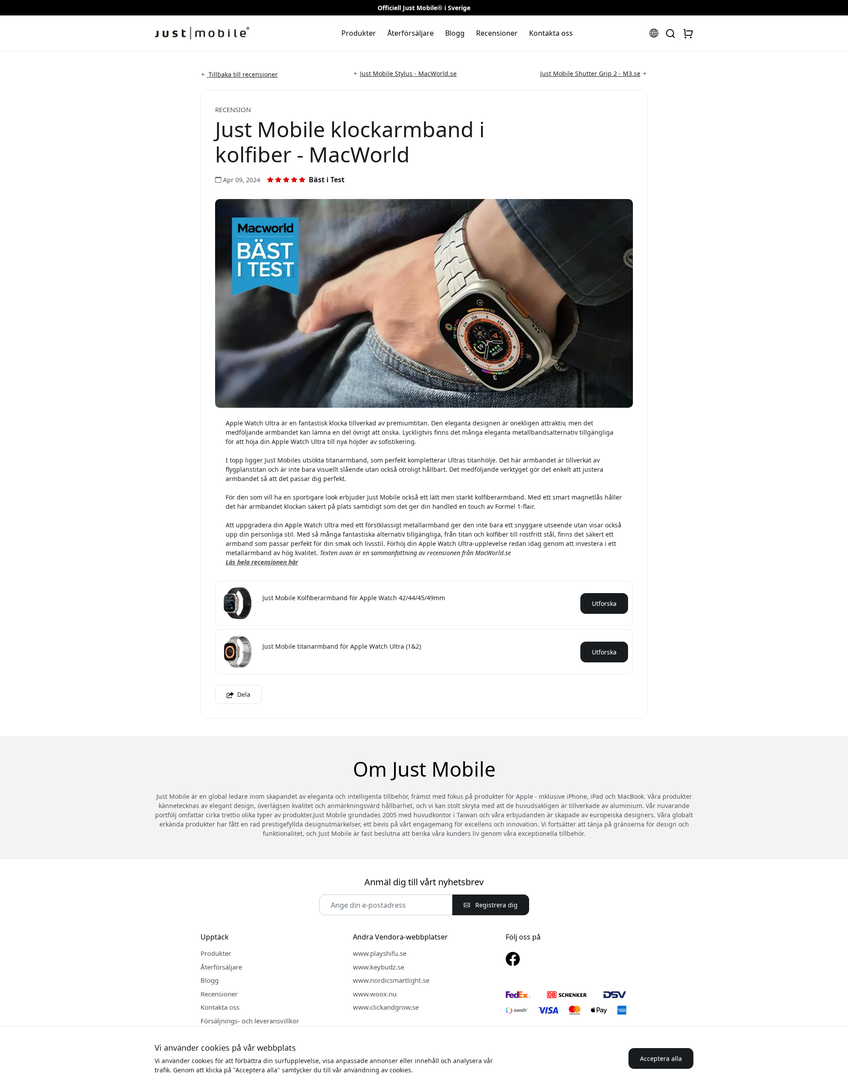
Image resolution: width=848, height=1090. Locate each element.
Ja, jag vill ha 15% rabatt (319, 262)
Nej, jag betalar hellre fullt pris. (319, 325)
